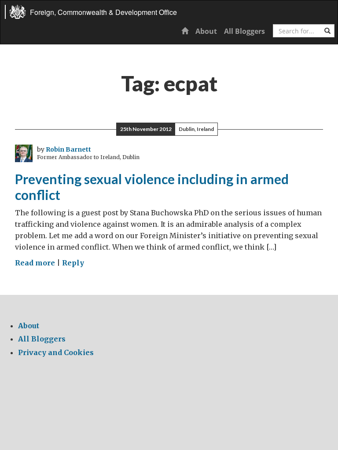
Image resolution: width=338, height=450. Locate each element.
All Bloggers (244, 31)
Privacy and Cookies (56, 352)
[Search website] (327, 30)
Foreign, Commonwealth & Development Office (103, 12)
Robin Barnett (68, 149)
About (206, 31)
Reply (73, 262)
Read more (35, 262)
